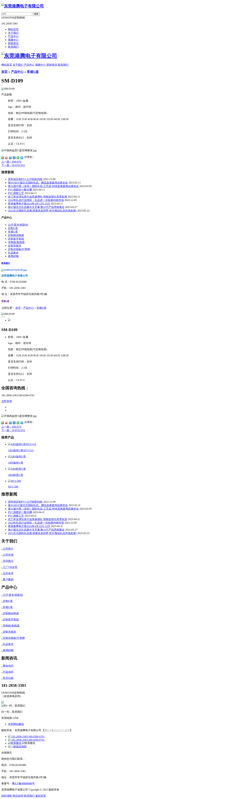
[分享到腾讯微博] (10, 157)
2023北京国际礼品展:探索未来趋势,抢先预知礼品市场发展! (42, 210)
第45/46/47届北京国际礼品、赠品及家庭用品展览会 (38, 182)
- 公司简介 (7, 548)
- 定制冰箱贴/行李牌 (13, 638)
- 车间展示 (7, 561)
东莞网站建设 (16, 724)
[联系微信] (15, 743)
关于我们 (18, 64)
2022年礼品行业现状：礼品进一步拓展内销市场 (36, 200)
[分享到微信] (18, 157)
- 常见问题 (7, 678)
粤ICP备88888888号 (23, 783)
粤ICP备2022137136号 (57, 730)
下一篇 (13, 165)
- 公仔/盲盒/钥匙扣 (12, 594)
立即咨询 (6, 401)
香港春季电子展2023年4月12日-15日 (29, 203)
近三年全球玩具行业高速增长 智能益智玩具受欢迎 (37, 196)
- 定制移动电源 (10, 613)
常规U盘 (33, 71)
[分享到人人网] (14, 157)
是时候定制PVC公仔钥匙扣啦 (25, 179)
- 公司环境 (7, 554)
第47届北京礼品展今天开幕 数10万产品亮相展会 (36, 207)
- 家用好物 (7, 650)
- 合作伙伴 (7, 573)
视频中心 (40, 64)
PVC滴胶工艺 (16, 193)
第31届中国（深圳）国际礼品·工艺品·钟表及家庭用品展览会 (43, 186)
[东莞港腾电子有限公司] (22, 6)
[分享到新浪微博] (6, 157)
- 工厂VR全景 (9, 567)
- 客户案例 (7, 579)
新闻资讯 (52, 64)
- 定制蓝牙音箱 (10, 619)
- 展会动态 (7, 665)
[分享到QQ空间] (2, 157)
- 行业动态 (7, 671)
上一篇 (11, 161)
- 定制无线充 (8, 631)
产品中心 (29, 64)
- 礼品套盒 (7, 644)
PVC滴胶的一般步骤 (20, 189)
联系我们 (63, 64)
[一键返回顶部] (17, 746)
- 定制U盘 (7, 601)
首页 (4, 71)
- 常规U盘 (7, 607)
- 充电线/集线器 (10, 625)
